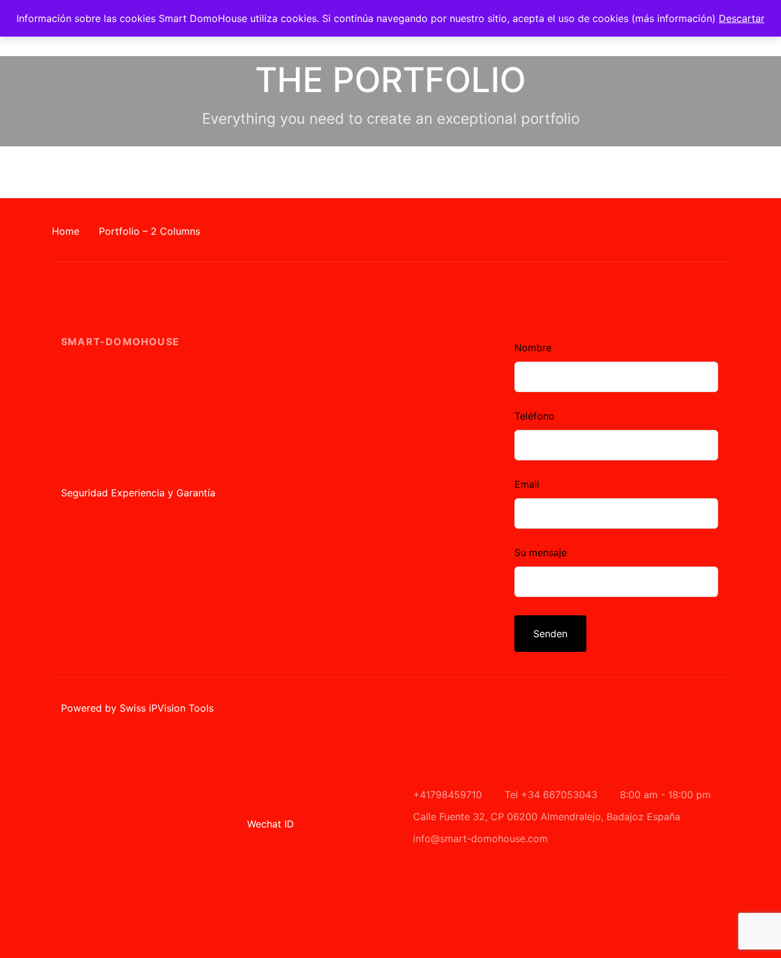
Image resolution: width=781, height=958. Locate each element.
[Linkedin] (366, 302)
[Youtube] (485, 302)
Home (65, 231)
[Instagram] (343, 302)
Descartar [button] (742, 18)
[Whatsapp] (461, 302)
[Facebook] (296, 302)
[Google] (319, 302)
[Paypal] (390, 302)
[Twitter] (438, 302)
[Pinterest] (414, 302)
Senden (550, 633)
